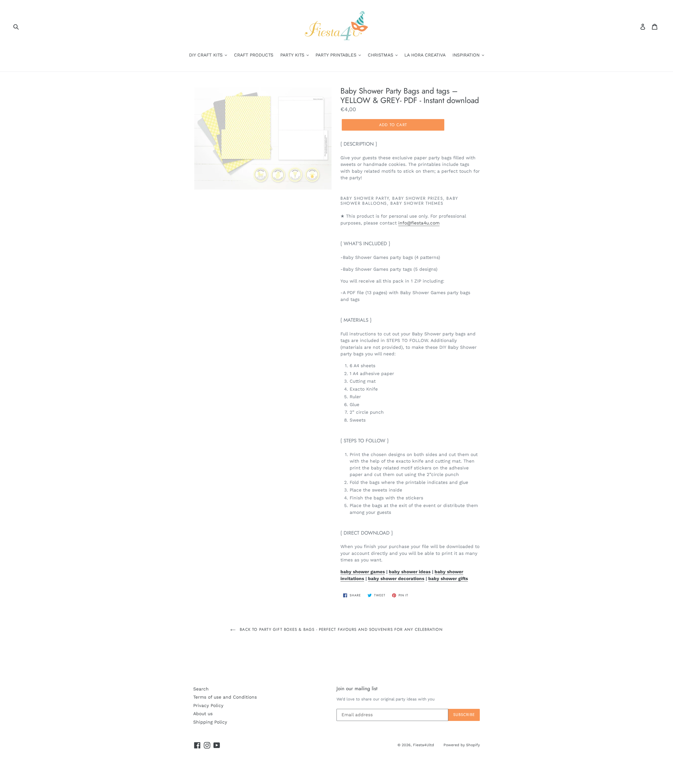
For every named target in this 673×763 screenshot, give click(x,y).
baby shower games (362, 571)
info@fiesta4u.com (419, 223)
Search (201, 689)
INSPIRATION (466, 55)
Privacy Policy (208, 705)
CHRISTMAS (381, 55)
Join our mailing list (357, 689)
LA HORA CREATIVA (425, 55)
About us (203, 713)
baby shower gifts (448, 578)
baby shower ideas (410, 571)
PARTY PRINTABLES (336, 55)
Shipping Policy (210, 722)
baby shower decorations (396, 578)
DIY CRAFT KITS (206, 55)
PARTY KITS (293, 55)
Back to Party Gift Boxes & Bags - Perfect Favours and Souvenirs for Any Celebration (340, 629)
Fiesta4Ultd (423, 745)
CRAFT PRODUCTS (253, 55)
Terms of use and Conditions (225, 697)
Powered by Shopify (461, 745)
